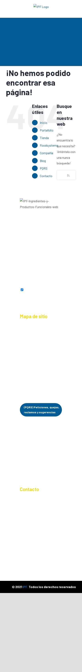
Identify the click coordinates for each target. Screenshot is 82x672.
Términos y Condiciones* (36, 473)
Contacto (46, 176)
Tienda (44, 138)
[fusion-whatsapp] (52, 276)
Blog (43, 161)
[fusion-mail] (60, 276)
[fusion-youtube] (45, 276)
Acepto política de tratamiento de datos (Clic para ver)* (40, 295)
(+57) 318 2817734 (37, 512)
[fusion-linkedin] (37, 276)
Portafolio (46, 130)
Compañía (46, 153)
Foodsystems (49, 145)
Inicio (43, 122)
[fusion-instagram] (29, 276)
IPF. (25, 587)
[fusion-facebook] (22, 276)
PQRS (43, 168)
